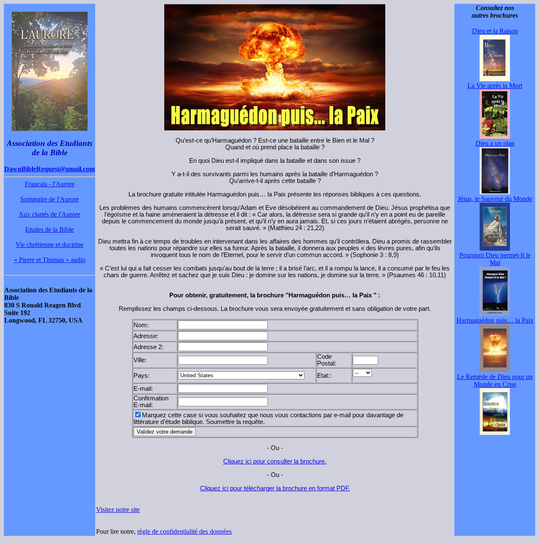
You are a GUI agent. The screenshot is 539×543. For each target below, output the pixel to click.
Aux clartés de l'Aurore (49, 214)
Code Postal (325, 360)
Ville (139, 360)
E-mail (142, 388)
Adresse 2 (147, 347)
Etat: (323, 375)
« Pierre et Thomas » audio (49, 259)
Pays (140, 375)
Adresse (145, 336)
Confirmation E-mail (150, 401)
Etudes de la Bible (49, 229)
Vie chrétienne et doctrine (49, 244)
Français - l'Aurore (50, 184)
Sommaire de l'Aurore (49, 199)
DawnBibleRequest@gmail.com (49, 168)
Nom (140, 325)
